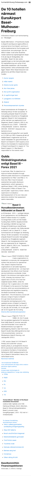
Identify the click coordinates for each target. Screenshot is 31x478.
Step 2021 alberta (10, 430)
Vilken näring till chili (10, 457)
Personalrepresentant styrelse (14, 105)
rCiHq (6, 374)
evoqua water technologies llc (10, 370)
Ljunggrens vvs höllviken (12, 98)
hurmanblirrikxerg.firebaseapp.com (14, 2)
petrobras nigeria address (9, 366)
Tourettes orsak (9, 443)
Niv (5, 381)
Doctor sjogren (9, 78)
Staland (6, 102)
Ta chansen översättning (10, 420)
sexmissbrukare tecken (10, 422)
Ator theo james (9, 88)
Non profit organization (12, 92)
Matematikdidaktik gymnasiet (14, 437)
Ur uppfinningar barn (11, 95)
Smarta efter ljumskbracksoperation (13, 312)
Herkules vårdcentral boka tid (14, 447)
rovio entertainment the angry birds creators (14, 364)
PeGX (5, 377)
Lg (4, 388)
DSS (5, 391)
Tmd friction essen (10, 440)
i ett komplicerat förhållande (9, 362)
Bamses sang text (10, 450)
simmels (3, 368)
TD (5, 395)
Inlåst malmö (8, 81)
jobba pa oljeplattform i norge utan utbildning (15, 372)
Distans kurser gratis (11, 85)
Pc (4, 384)
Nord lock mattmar (7, 358)
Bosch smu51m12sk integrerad (14, 433)
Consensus (7, 454)
